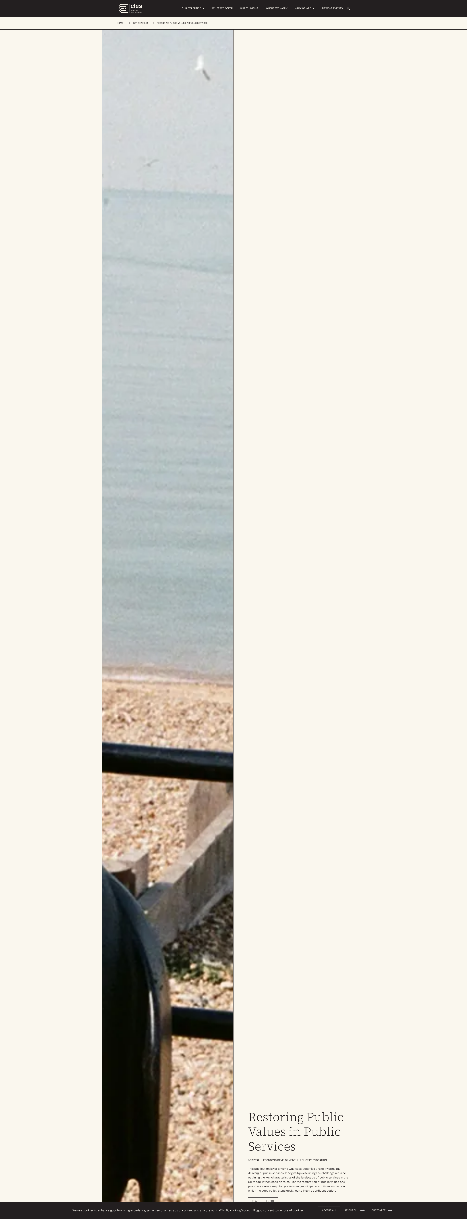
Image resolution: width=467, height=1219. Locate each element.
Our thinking (249, 8)
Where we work (276, 8)
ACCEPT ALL (329, 1210)
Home (120, 23)
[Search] (348, 8)
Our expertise (191, 8)
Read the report (263, 1201)
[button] (203, 8)
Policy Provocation (313, 1160)
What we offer (222, 8)
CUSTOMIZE (378, 1210)
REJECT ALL (351, 1210)
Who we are (303, 8)
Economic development (279, 1160)
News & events (332, 8)
